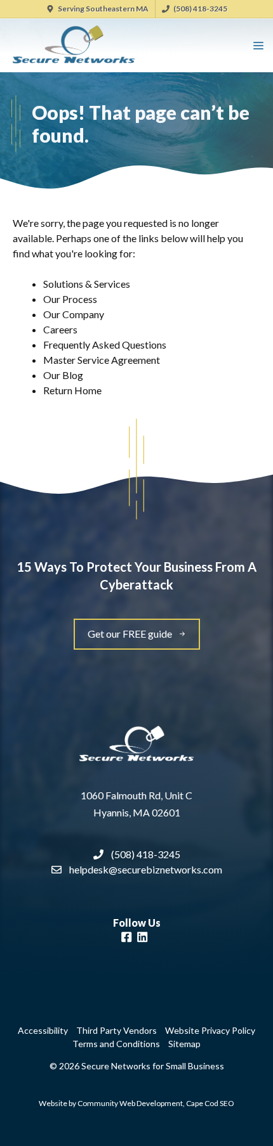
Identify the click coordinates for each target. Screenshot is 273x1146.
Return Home (72, 390)
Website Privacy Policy (210, 1030)
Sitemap (184, 1043)
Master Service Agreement (101, 360)
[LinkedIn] (142, 939)
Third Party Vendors (116, 1030)
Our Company (73, 314)
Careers (60, 329)
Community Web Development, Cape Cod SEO (155, 1103)
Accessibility (43, 1030)
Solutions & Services (86, 284)
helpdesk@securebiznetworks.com (145, 869)
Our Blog (63, 375)
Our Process (70, 299)
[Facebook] (126, 939)
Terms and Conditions (116, 1043)
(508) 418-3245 (200, 8)
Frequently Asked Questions (104, 344)
